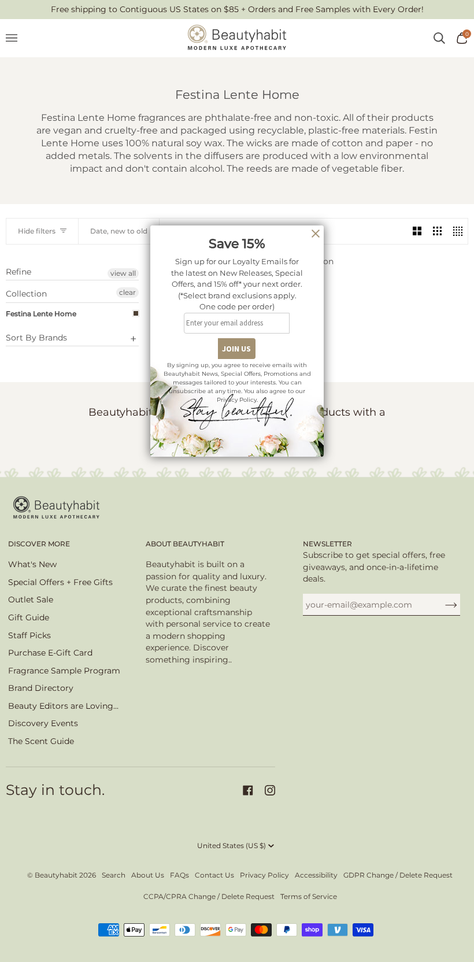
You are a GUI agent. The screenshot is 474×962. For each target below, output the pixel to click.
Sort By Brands (36, 337)
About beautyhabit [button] (185, 543)
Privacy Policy (264, 875)
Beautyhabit (56, 875)
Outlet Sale (30, 599)
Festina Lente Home (41, 313)
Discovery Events (43, 723)
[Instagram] (270, 790)
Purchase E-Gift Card (50, 652)
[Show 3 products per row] (437, 231)
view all (123, 273)
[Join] (442, 604)
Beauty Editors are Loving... (63, 706)
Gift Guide (28, 617)
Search (113, 875)
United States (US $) (231, 845)
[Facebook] (248, 790)
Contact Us (214, 875)
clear (127, 292)
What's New (32, 564)
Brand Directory (40, 688)
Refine (18, 272)
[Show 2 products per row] (417, 231)
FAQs (179, 875)
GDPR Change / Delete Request (398, 875)
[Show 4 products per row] (457, 231)
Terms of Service (308, 896)
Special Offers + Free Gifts (60, 582)
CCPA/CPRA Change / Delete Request (209, 896)
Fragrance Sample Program (64, 670)
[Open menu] (17, 38)
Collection (26, 293)
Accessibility (316, 875)
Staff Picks (29, 635)
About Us (147, 875)
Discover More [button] (39, 543)
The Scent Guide (41, 741)
